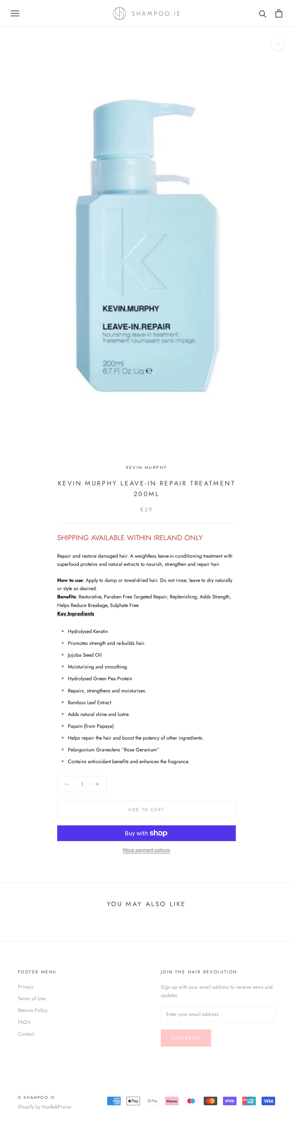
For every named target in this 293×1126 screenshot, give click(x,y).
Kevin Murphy (146, 467)
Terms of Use (31, 998)
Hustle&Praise (56, 1106)
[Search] (263, 13)
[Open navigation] (15, 13)
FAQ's (24, 1022)
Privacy (25, 986)
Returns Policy (33, 1010)
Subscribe (186, 1038)
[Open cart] (278, 13)
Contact (26, 1033)
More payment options (146, 849)
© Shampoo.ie (36, 1097)
